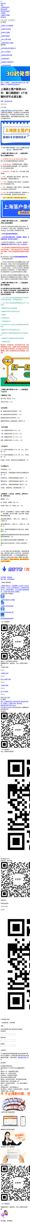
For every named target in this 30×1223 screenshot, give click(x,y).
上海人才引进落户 (6, 51)
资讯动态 (3, 17)
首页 (2, 5)
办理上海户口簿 (5, 697)
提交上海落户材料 (6, 679)
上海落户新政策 (5, 36)
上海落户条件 (12, 703)
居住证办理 (4, 9)
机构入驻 (3, 3)
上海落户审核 (4, 685)
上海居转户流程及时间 (7, 62)
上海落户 (3, 13)
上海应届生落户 (5, 58)
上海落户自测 (4, 673)
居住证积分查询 (5, 11)
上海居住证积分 (5, 7)
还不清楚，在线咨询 (6, 577)
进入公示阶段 (4, 691)
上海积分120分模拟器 (7, 25)
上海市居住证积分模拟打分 (8, 48)
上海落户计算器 (5, 15)
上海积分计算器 (5, 32)
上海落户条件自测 (6, 29)
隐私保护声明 (5, 705)
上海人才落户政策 (6, 39)
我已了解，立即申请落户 (8, 579)
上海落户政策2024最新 (7, 43)
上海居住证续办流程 (6, 55)
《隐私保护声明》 (22, 1057)
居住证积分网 (8, 101)
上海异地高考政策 (6, 65)
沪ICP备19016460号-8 (7, 707)
